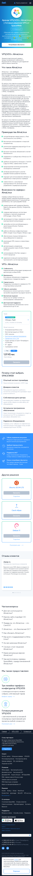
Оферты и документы (6, 830)
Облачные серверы (17, 756)
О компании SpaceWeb (8, 802)
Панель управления (21, 3)
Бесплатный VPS (18, 772)
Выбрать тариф (7, 696)
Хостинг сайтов (6, 756)
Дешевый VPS (6, 775)
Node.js (9, 791)
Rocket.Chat (5, 793)
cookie (16, 859)
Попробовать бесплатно (16, 45)
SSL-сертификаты (18, 761)
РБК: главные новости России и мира (12, 777)
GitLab (14, 791)
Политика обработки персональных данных (11, 828)
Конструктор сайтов (21, 759)
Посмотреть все (15, 545)
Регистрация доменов (8, 759)
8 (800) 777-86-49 (8, 844)
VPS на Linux (27, 793)
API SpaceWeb (26, 775)
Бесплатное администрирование (15, 336)
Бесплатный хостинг (16, 770)
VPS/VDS (26, 756)
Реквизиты (27, 813)
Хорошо (16, 871)
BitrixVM (20, 793)
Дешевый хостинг (7, 772)
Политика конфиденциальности (8, 824)
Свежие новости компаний (9, 779)
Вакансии (4, 806)
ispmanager (13, 793)
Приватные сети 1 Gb (12, 338)
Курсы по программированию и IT (11, 784)
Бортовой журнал (19, 804)
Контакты (28, 804)
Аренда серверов (7, 761)
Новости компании (7, 804)
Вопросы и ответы (7, 813)
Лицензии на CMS (7, 763)
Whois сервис (5, 770)
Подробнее (16, 496)
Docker (4, 791)
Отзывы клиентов (21, 802)
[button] (14, 592)
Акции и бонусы (15, 775)
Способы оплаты (18, 813)
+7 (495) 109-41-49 (8, 842)
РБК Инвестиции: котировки (10, 782)
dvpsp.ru (7, 562)
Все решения (6, 795)
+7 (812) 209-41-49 (8, 840)
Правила (3, 826)
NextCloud (21, 791)
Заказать (16, 362)
